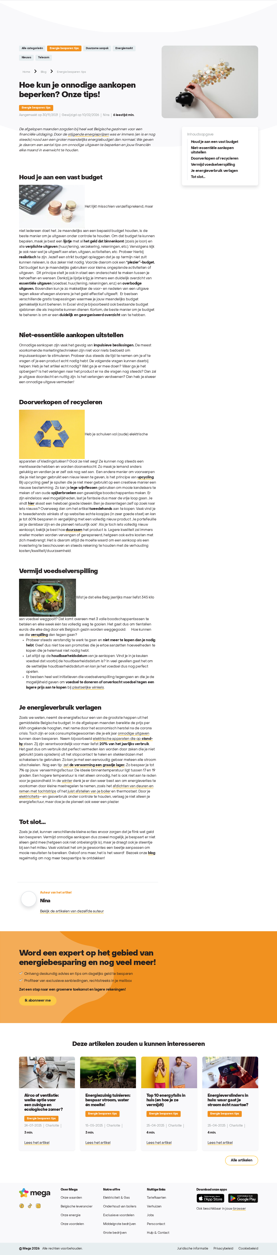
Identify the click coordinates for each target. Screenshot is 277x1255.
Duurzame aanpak (97, 48)
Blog (43, 72)
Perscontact (156, 1224)
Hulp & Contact (158, 1233)
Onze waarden (71, 1197)
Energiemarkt (124, 48)
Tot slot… (198, 177)
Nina (106, 115)
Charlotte (52, 1125)
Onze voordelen (72, 1224)
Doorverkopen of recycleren (214, 158)
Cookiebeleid (248, 1248)
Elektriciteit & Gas (116, 1197)
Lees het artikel (36, 1143)
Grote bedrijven (115, 1233)
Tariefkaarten (156, 1197)
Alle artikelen (241, 1160)
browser (239, 1208)
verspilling (39, 635)
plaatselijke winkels (88, 687)
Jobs (150, 1215)
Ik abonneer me (38, 1000)
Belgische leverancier (77, 1206)
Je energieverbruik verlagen (214, 171)
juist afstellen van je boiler (89, 791)
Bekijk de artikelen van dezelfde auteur (72, 911)
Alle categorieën (32, 48)
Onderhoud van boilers (119, 1206)
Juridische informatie (192, 1248)
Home (26, 72)
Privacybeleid (223, 1248)
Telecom (43, 57)
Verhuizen (154, 1206)
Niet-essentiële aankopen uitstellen (212, 150)
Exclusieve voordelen (118, 1215)
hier (31, 504)
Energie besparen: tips (64, 48)
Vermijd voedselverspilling (213, 165)
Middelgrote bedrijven (119, 1224)
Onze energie (71, 1215)
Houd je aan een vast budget (214, 142)
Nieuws (26, 57)
